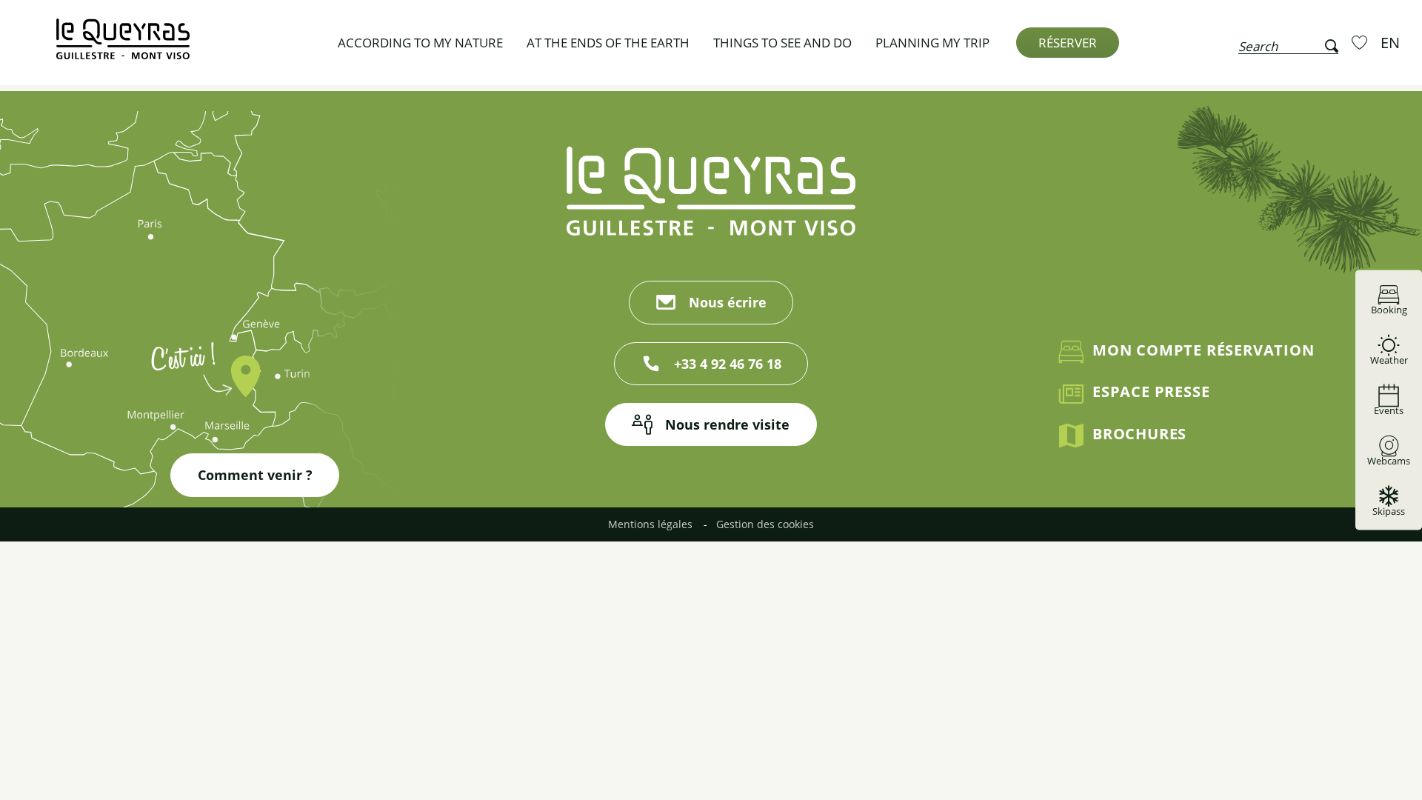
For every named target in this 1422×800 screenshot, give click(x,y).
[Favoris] (1361, 42)
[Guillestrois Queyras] (123, 46)
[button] (1288, 43)
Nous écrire (728, 302)
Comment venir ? (255, 475)
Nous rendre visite (727, 424)
